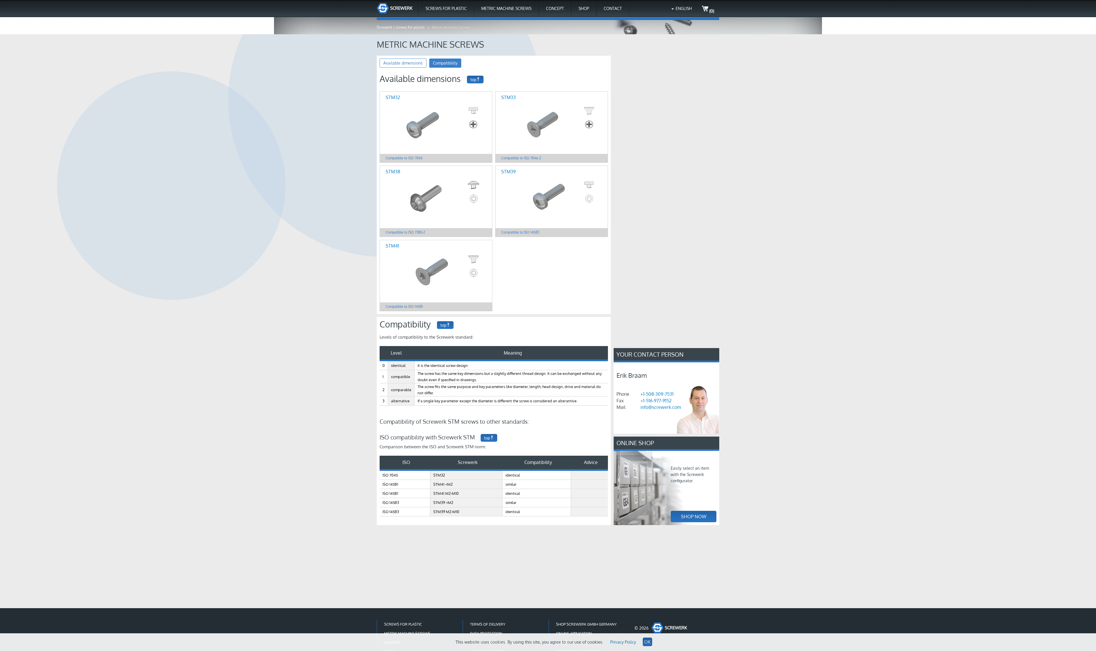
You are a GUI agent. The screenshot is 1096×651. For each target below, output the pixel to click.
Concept (555, 8)
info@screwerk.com (660, 407)
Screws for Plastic (446, 8)
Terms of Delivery (487, 624)
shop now (693, 516)
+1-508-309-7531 (657, 394)
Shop (584, 8)
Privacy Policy (623, 642)
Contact (613, 8)
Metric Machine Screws (506, 8)
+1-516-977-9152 (656, 400)
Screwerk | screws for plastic (401, 27)
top (473, 79)
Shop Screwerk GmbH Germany (586, 624)
